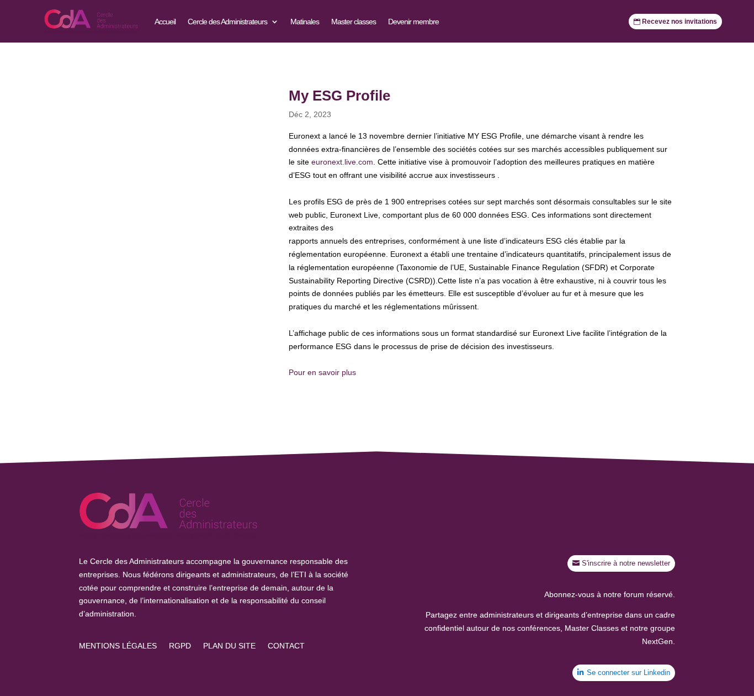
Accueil (165, 21)
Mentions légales (118, 646)
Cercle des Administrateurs (227, 21)
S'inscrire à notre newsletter (626, 563)
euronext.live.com (342, 161)
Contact (286, 646)
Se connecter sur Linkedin (628, 672)
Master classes (353, 21)
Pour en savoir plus (322, 372)
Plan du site (229, 646)
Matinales (304, 21)
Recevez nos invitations (679, 21)
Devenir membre (413, 21)
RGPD (180, 646)
